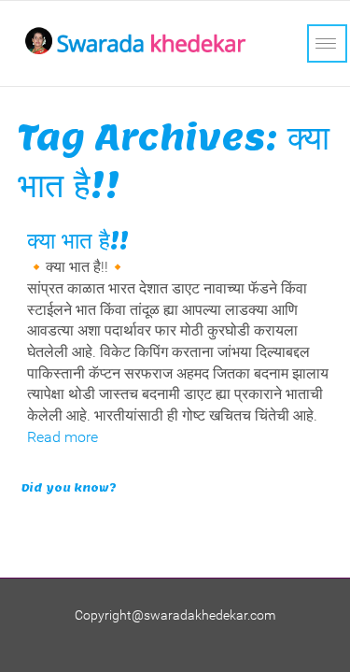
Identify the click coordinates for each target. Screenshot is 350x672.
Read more (62, 437)
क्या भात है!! (78, 240)
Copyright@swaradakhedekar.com (175, 615)
